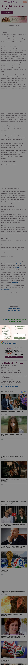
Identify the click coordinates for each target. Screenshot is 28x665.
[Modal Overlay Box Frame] (14, 332)
